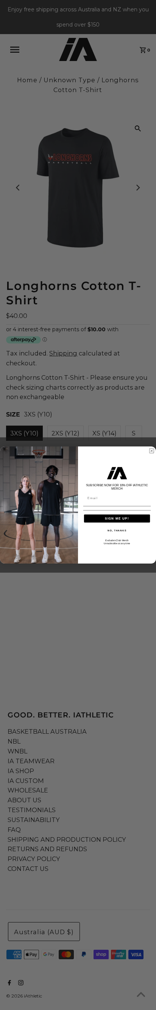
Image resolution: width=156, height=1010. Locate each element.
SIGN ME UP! (117, 518)
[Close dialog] (151, 450)
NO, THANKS (117, 530)
